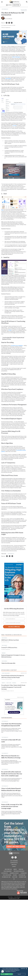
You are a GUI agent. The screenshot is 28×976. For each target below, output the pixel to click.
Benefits (15, 869)
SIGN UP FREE (16, 4)
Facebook (12, 857)
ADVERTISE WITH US (14, 862)
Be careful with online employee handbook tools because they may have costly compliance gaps (11, 774)
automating (8, 78)
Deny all (19, 974)
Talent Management (8, 871)
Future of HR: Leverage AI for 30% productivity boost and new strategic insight (11, 806)
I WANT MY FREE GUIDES (15, 846)
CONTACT (14, 866)
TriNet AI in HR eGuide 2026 (8, 663)
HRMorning (14, 2)
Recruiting (21, 869)
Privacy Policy (7, 971)
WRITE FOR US (14, 864)
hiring (10, 330)
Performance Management (19, 871)
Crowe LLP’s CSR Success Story (9, 647)
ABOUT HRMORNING (14, 860)
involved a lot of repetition (17, 345)
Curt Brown (9, 18)
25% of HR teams (16, 57)
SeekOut (3, 275)
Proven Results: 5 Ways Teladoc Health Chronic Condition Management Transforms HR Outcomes (13, 687)
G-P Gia (3, 112)
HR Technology (5, 9)
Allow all (6, 974)
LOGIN (9, 4)
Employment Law (8, 869)
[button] (3, 971)
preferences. (23, 968)
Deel (2, 210)
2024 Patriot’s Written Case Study (10, 640)
